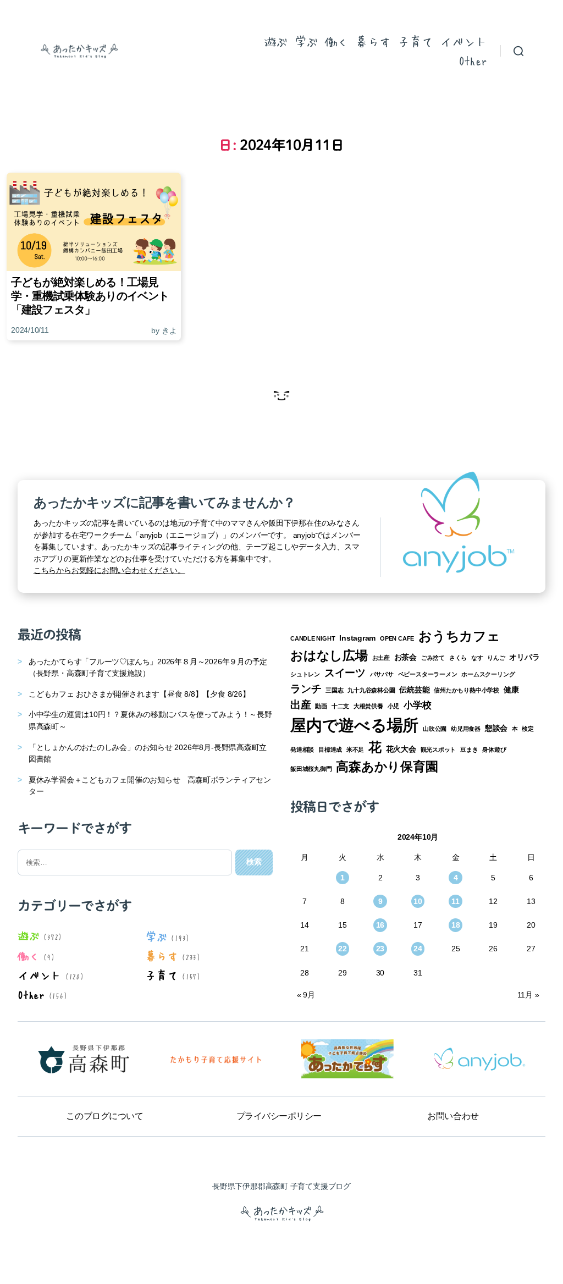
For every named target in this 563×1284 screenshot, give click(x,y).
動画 (321, 706)
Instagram (357, 637)
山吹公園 (434, 728)
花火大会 (401, 749)
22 (342, 948)
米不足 (355, 749)
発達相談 (302, 749)
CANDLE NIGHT (312, 638)
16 (380, 925)
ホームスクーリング (488, 674)
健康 (511, 689)
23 (380, 948)
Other (473, 60)
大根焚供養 (368, 706)
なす (477, 657)
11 (455, 901)
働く (337, 41)
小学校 (417, 705)
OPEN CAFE (397, 638)
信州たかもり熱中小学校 (466, 690)
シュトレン (305, 674)
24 (417, 948)
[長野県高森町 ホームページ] (84, 1058)
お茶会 (405, 657)
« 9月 (306, 994)
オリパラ (524, 657)
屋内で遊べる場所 (354, 725)
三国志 (334, 690)
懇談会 (496, 728)
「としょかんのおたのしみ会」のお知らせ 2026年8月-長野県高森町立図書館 (148, 753)
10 (417, 901)
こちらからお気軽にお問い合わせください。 (109, 570)
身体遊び (494, 749)
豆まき (469, 749)
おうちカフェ (459, 636)
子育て (415, 41)
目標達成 (330, 749)
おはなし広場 (329, 655)
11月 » (528, 994)
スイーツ (345, 673)
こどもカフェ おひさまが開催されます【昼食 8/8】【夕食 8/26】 (139, 694)
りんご (496, 657)
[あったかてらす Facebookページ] (347, 1058)
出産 (300, 704)
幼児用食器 (466, 728)
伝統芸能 (414, 689)
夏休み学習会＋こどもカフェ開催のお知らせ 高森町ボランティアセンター (150, 785)
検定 (528, 728)
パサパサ (382, 674)
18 (455, 925)
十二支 (340, 706)
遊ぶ (276, 41)
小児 (394, 706)
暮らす (372, 41)
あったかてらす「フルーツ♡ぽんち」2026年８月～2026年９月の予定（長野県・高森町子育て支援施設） (148, 667)
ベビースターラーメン (427, 674)
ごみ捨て (433, 657)
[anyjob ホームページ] (216, 1058)
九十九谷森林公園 (371, 690)
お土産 (381, 657)
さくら (458, 657)
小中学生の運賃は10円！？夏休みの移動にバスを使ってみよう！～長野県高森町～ (150, 720)
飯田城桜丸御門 (311, 768)
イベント (463, 41)
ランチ (305, 689)
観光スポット (438, 749)
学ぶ (306, 41)
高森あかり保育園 (387, 766)
